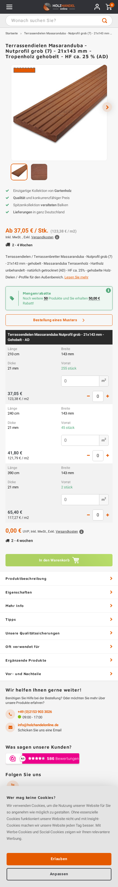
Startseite (11, 33)
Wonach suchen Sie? (104, 20)
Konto (97, 6)
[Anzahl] (97, 396)
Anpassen (59, 874)
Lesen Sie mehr (76, 277)
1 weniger (88, 396)
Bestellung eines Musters (55, 320)
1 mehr (107, 396)
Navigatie (9, 6)
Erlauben (59, 859)
